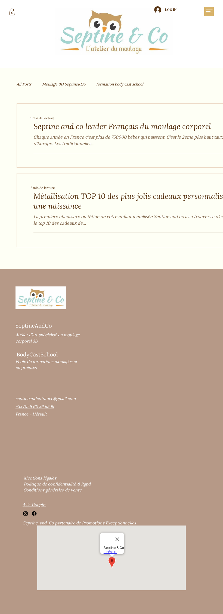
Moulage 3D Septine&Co (63, 84)
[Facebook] (34, 514)
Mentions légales (40, 478)
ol (55, 354)
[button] (12, 11)
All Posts (24, 84)
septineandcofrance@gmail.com (46, 398)
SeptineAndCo (34, 325)
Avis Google (34, 504)
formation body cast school (119, 84)
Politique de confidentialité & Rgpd (57, 484)
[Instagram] (26, 514)
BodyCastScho (35, 354)
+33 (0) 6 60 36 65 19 (35, 406)
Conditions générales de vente (52, 490)
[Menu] (209, 11)
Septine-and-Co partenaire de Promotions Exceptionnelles (79, 523)
